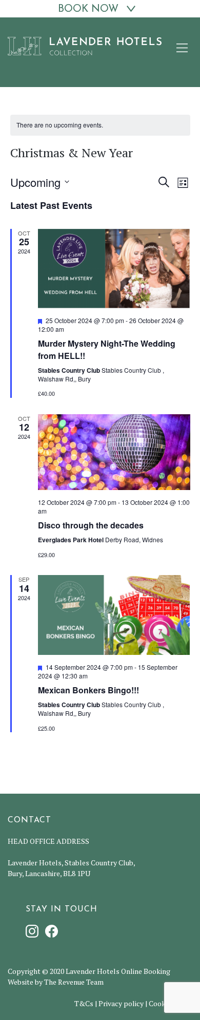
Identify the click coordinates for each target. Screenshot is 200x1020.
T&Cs (83, 1003)
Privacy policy (121, 1003)
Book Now (88, 9)
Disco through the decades (91, 525)
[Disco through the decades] (114, 452)
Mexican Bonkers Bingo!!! (88, 690)
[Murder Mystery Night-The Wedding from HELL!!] (114, 268)
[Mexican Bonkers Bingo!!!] (114, 615)
